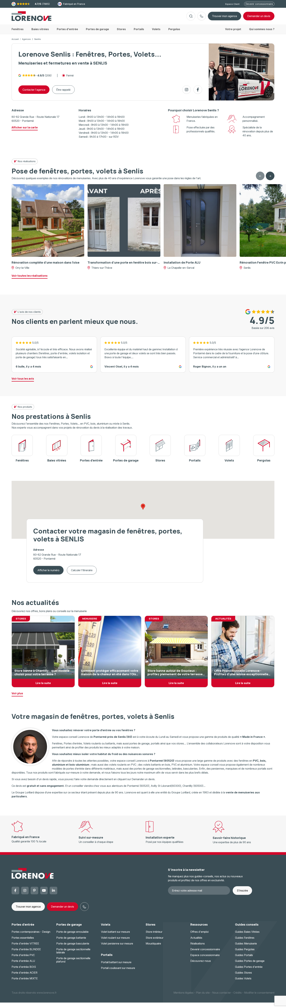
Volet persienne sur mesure (117, 943)
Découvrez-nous (200, 960)
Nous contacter (221, 992)
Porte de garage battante (71, 937)
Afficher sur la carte (25, 127)
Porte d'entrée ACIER (24, 972)
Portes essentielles (23, 937)
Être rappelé (63, 89)
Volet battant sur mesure (115, 931)
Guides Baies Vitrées (247, 931)
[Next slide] (270, 176)
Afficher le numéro (48, 570)
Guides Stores (243, 972)
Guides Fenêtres (244, 937)
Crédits (237, 992)
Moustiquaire (153, 943)
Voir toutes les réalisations (30, 275)
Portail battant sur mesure (116, 962)
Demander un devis (62, 906)
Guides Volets (243, 978)
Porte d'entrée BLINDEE (26, 949)
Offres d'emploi (199, 931)
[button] (143, 507)
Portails (107, 955)
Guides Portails (244, 955)
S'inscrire (242, 890)
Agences (26, 39)
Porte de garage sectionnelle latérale (73, 951)
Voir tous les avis (23, 378)
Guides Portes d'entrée (248, 966)
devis (258, 16)
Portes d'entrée (23, 924)
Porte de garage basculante (72, 943)
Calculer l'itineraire (82, 570)
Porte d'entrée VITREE (25, 943)
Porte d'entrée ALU (23, 960)
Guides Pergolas (245, 949)
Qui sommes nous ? (261, 29)
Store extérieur (154, 937)
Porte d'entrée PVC (23, 955)
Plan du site (203, 992)
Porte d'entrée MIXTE (25, 978)
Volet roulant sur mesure (115, 937)
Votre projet (233, 29)
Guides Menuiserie (246, 943)
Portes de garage (69, 924)
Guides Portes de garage (249, 960)
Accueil (15, 39)
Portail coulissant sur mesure (118, 968)
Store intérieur (154, 931)
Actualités (196, 937)
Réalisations (197, 943)
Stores (150, 924)
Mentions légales (183, 992)
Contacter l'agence (34, 89)
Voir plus (17, 693)
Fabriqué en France (74, 3)
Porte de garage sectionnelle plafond (73, 960)
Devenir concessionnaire (259, 3)
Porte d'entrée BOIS (24, 966)
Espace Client (232, 4)
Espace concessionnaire (205, 955)
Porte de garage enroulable (72, 931)
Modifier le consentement (259, 992)
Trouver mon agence (224, 16)
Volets (105, 924)
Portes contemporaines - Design (31, 931)
